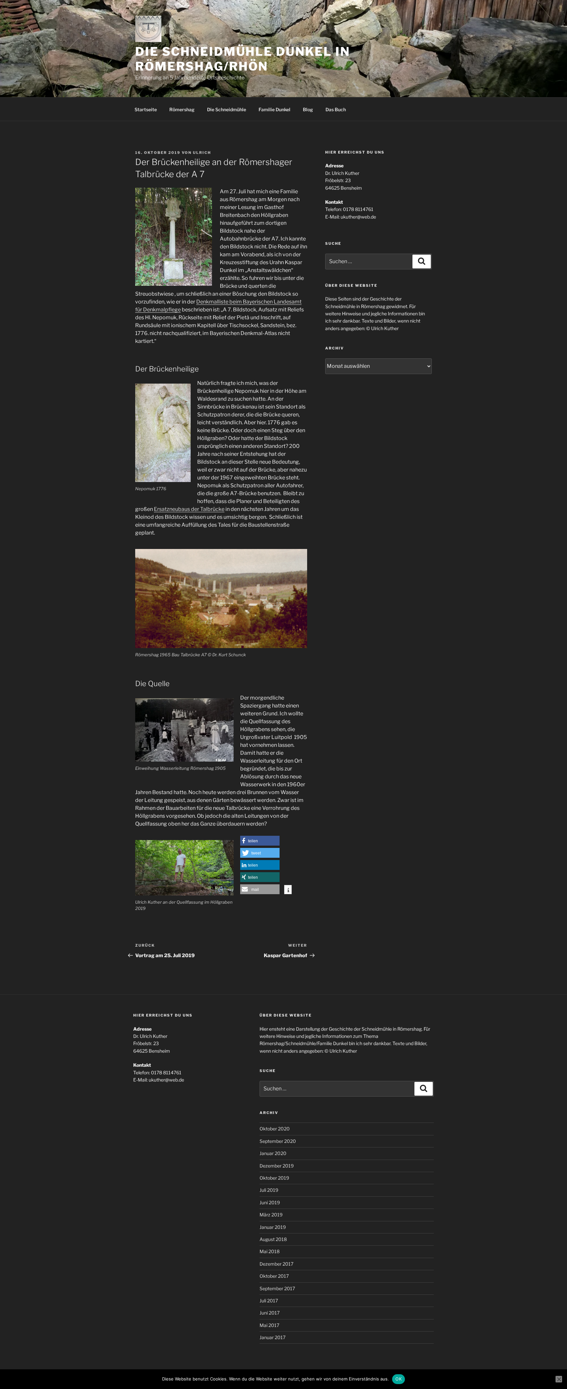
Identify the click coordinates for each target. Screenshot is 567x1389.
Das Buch (336, 109)
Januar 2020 (273, 1153)
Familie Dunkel (274, 109)
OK (398, 1378)
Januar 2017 (272, 1337)
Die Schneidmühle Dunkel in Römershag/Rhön (242, 59)
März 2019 (271, 1214)
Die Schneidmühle (226, 109)
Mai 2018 (270, 1251)
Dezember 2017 (276, 1264)
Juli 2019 (269, 1190)
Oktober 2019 (274, 1178)
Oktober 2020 (275, 1128)
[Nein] (559, 1379)
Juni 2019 (270, 1202)
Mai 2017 (269, 1325)
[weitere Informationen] (287, 890)
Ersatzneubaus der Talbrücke (189, 509)
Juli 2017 (269, 1300)
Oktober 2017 (274, 1276)
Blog (308, 109)
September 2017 (277, 1288)
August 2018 (273, 1239)
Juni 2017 (270, 1312)
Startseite (146, 109)
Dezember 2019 (277, 1165)
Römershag (182, 109)
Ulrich (202, 152)
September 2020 (278, 1141)
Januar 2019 (273, 1227)
